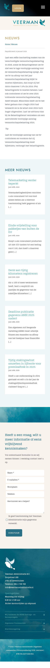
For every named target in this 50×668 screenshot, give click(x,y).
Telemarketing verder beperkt (22, 182)
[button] (25, 616)
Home (7, 44)
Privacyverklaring (24, 650)
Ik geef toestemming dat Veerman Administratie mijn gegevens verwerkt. (24, 519)
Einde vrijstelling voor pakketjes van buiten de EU (23, 228)
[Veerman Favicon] (6, 4)
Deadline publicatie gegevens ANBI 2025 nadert (21, 315)
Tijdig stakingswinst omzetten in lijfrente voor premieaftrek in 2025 (24, 363)
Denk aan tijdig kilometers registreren (23, 272)
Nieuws (14, 44)
